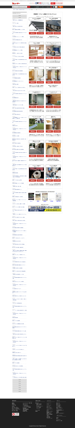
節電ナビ (57, 417)
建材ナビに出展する (53, 0)
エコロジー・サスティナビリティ (16, 409)
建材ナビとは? (38, 4)
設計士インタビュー (49, 407)
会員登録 (37, 6)
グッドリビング (58, 419)
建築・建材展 (48, 417)
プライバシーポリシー (59, 409)
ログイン (43, 6)
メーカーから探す (37, 410)
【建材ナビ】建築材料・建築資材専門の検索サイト (19, 9)
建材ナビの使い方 (42, 4)
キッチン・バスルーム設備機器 (27, 407)
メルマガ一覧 (28, 9)
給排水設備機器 (25, 410)
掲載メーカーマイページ (59, 0)
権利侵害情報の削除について (60, 410)
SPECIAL (48, 410)
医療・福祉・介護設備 (15, 410)
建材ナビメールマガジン (50, 411)
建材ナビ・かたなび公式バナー (60, 413)
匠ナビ (57, 418)
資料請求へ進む (60, 7)
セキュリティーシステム (15, 411)
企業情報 (57, 412)
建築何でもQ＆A (49, 413)
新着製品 (36, 411)
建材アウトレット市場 (59, 420)
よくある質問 (48, 4)
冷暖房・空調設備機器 (25, 409)
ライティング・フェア (49, 418)
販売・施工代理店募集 (49, 414)
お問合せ (48, 415)
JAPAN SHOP (48, 416)
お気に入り (49, 7)
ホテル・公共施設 (38, 407)
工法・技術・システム (15, 407)
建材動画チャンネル (49, 412)
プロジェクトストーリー (50, 409)
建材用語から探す (25, 411)
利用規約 (57, 411)
